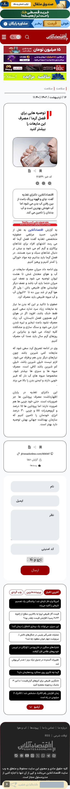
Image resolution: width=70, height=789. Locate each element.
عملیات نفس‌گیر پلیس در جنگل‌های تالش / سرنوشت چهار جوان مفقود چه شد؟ (38, 637)
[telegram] (48, 755)
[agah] (35, 4)
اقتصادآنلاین (35, 230)
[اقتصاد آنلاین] (57, 36)
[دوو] (35, 49)
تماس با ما (48, 728)
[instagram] (32, 755)
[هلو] (35, 223)
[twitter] (38, 755)
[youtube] (27, 755)
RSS (47, 736)
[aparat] (54, 755)
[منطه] (35, 68)
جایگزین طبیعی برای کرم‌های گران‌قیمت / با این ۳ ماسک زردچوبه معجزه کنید (36, 683)
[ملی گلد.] (35, 13)
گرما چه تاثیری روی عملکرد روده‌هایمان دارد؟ (38, 672)
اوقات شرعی (60, 736)
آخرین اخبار (52, 592)
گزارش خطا (32, 460)
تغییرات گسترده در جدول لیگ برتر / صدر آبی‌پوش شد (35, 662)
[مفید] (35, 785)
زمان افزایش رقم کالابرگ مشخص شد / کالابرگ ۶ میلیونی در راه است (36, 695)
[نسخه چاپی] (29, 171)
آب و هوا (22, 728)
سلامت (60, 88)
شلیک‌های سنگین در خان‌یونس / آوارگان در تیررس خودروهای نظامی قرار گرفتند (35, 649)
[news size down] (50, 183)
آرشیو (36, 707)
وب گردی (16, 592)
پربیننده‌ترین (33, 592)
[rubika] (21, 755)
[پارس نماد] (35, 76)
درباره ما (62, 728)
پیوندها (34, 728)
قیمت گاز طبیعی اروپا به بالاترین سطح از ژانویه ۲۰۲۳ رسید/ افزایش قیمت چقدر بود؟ (37, 616)
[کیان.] (35, 23)
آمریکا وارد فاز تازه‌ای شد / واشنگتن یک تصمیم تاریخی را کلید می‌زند (37, 603)
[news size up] (37, 183)
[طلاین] (35, 58)
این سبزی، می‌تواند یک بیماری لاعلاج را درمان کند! (35, 626)
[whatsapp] (43, 755)
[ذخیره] (40, 171)
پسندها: (33, 465)
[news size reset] (43, 183)
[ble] (16, 755)
